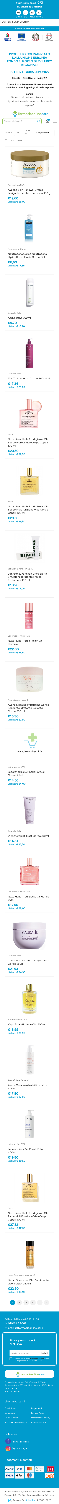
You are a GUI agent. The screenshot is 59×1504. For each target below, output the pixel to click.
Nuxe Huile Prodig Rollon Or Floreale (25, 642)
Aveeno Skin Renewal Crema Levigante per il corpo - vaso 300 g (29, 191)
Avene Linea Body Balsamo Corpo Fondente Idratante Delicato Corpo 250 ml (28, 708)
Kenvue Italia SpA (16, 185)
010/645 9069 (16, 1323)
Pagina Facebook (20, 1442)
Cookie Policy (11, 1417)
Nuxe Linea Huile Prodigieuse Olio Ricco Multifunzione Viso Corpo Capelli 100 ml (28, 1216)
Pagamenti (36, 1408)
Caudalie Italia (14, 313)
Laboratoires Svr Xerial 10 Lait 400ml (26, 1150)
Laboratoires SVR (16, 767)
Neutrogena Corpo (17, 249)
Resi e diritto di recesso (16, 1422)
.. (39, 1302)
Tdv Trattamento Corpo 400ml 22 (29, 378)
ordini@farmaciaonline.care (25, 1328)
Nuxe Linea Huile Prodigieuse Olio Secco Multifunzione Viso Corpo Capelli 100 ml (28, 510)
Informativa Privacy (40, 1417)
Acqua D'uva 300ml (19, 317)
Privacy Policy (37, 1413)
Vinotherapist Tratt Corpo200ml (28, 836)
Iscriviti (44, 1353)
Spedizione (10, 1408)
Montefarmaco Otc (17, 1019)
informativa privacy (37, 1359)
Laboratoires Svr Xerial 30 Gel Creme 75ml (26, 773)
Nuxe (10, 434)
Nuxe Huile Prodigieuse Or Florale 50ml (28, 898)
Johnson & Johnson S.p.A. (20, 569)
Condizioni (10, 1413)
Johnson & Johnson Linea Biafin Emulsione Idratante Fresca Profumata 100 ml (27, 577)
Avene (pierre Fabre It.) (18, 700)
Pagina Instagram (20, 1448)
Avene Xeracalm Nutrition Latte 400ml (27, 1087)
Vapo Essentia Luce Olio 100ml (26, 1024)
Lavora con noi (38, 1422)
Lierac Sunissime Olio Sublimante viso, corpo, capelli (28, 1282)
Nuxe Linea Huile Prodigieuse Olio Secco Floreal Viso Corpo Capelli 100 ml (28, 442)
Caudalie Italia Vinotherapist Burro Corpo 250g (29, 962)
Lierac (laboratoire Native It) (21, 1275)
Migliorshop (30, 1500)
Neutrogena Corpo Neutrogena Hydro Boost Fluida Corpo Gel (27, 255)
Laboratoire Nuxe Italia (19, 636)
